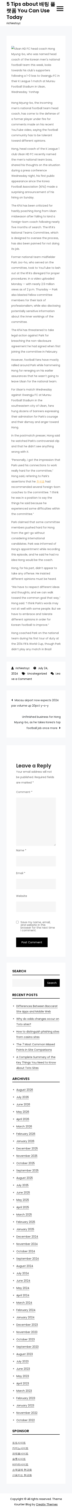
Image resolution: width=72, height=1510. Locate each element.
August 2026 (24, 1090)
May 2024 (22, 1288)
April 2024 (22, 1295)
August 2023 (24, 1354)
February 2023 (25, 1398)
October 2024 (25, 1251)
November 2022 (26, 1413)
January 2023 (25, 1405)
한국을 (40, 481)
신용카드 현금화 (22, 1475)
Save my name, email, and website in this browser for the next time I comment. (38, 926)
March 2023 (24, 1391)
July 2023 (22, 1361)
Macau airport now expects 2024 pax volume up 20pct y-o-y (35, 703)
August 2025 (24, 1178)
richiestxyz (23, 668)
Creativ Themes (47, 1504)
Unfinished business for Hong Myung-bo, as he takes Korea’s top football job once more (37, 722)
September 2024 (27, 1259)
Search (19, 971)
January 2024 (25, 1317)
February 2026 (25, 1134)
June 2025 (23, 1192)
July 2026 (22, 1097)
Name (21, 850)
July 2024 (22, 1273)
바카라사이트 (20, 1464)
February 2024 (26, 1310)
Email (20, 873)
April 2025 (22, 1207)
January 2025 (25, 1229)
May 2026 (22, 1112)
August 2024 (24, 1266)
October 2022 (25, 1420)
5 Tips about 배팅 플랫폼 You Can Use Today (31, 11)
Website (21, 896)
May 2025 (22, 1200)
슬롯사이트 (19, 1459)
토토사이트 (19, 1443)
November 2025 (26, 1156)
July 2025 (22, 1185)
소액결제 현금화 (22, 1470)
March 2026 (24, 1126)
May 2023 (22, 1376)
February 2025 (25, 1222)
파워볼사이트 (20, 1454)
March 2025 (24, 1215)
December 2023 (27, 1325)
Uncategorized (37, 673)
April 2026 (22, 1119)
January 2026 (25, 1141)
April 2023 (22, 1383)
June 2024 (23, 1281)
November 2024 (27, 1244)
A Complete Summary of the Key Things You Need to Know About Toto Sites (36, 1062)
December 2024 (27, 1237)
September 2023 (27, 1347)
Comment (24, 792)
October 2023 (25, 1339)
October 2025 (25, 1163)
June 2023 (23, 1369)
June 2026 (23, 1104)
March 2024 (24, 1303)
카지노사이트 (20, 1448)
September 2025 (27, 1170)
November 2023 (26, 1332)
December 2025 (27, 1148)
